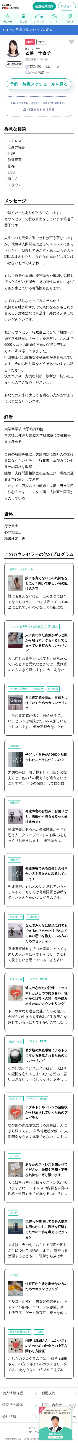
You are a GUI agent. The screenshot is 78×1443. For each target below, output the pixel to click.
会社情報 (9, 1416)
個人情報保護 (12, 1393)
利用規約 (48, 1393)
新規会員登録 (44, 6)
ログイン (67, 6)
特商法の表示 (12, 1405)
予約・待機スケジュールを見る (39, 84)
